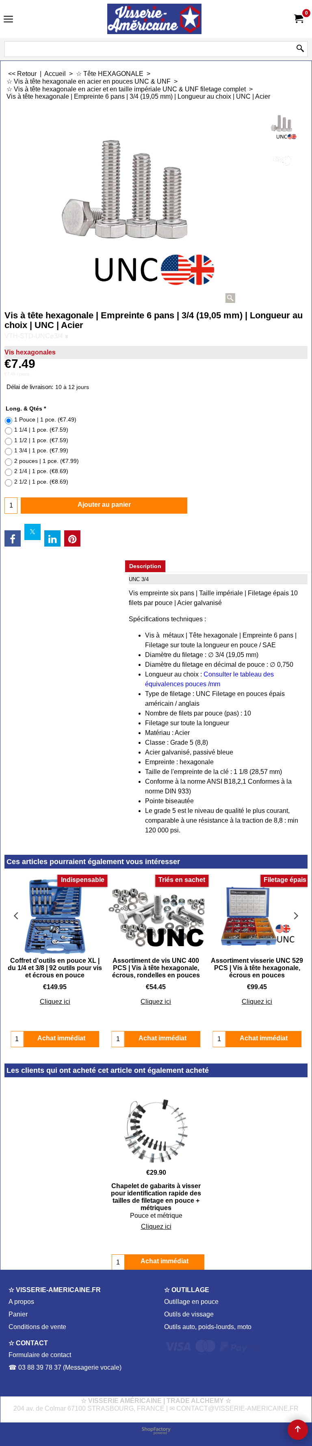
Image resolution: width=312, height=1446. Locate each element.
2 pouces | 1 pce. (46, 461)
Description (145, 566)
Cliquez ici (55, 1001)
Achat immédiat (164, 1261)
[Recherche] (300, 49)
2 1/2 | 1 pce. (41, 481)
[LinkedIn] (52, 538)
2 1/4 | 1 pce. (41, 471)
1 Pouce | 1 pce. (45, 419)
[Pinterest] (72, 538)
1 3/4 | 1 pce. (41, 450)
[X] (32, 532)
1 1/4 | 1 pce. (41, 429)
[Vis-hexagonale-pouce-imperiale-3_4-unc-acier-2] (281, 161)
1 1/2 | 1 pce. (41, 440)
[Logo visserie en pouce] (154, 19)
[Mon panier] (298, 19)
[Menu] (8, 19)
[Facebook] (12, 538)
